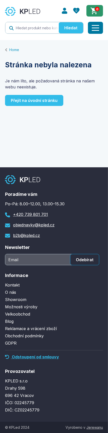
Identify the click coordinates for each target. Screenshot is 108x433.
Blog (9, 321)
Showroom (15, 299)
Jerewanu (94, 427)
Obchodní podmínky (24, 335)
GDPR (11, 343)
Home (14, 50)
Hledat (70, 27)
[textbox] (32, 27)
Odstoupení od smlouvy (35, 356)
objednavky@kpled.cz (34, 224)
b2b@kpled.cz (26, 235)
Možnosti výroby (21, 306)
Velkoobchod (17, 314)
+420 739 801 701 (30, 214)
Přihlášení (64, 11)
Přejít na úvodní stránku (34, 100)
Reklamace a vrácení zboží (31, 328)
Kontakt (12, 284)
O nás (10, 292)
